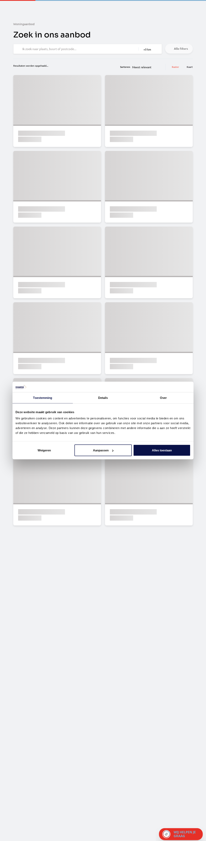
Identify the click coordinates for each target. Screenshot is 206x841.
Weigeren (44, 450)
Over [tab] (163, 397)
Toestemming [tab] (42, 397)
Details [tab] (103, 397)
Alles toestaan (162, 450)
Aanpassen (101, 450)
